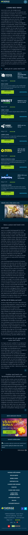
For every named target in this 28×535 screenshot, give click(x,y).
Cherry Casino (5, 134)
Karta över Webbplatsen (14, 493)
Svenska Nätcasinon (14, 472)
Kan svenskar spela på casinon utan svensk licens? (12, 446)
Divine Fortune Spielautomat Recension (14, 214)
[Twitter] (25, 508)
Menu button (25, 1)
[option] (14, 211)
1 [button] (1, 219)
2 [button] (2, 219)
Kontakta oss (14, 481)
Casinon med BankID (14, 484)
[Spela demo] (14, 209)
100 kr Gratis (14, 475)
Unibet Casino (5, 110)
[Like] (17, 522)
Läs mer (12, 443)
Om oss (14, 500)
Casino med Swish (14, 490)
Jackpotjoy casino (6, 185)
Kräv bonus (7, 91)
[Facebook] (22, 508)
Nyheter (14, 487)
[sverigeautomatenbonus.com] (5, 2)
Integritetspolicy (14, 503)
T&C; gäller (7, 94)
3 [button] (3, 219)
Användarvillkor (14, 497)
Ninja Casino (4, 84)
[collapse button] (13, 370)
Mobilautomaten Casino (8, 159)
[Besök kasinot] (6, 77)
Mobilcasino (14, 478)
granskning (23, 92)
